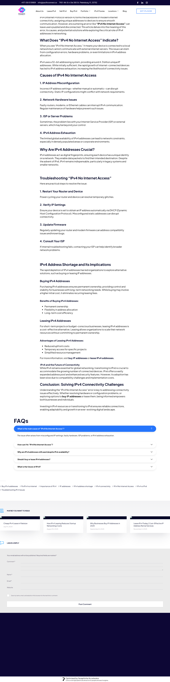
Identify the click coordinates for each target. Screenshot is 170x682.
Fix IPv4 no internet (29, 486)
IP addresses (65, 486)
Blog (125, 11)
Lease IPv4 (51, 11)
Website (10, 587)
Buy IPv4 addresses (10, 486)
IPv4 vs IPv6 (142, 486)
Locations (112, 11)
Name (9, 574)
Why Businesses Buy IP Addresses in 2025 (105, 524)
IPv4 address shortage (83, 486)
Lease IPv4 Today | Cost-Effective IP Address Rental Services (149, 524)
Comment (11, 561)
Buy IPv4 (73, 11)
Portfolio (84, 11)
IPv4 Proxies (99, 11)
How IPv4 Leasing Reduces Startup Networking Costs (61, 524)
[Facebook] (137, 2)
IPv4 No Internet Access (124, 486)
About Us (39, 11)
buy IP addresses (77, 358)
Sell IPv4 (63, 11)
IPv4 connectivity (103, 486)
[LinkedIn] (142, 2)
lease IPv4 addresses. (102, 358)
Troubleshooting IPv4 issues (13, 490)
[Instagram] (146, 2)
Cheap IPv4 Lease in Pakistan (15, 523)
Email (9, 581)
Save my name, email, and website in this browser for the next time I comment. (34, 595)
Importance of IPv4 (48, 486)
